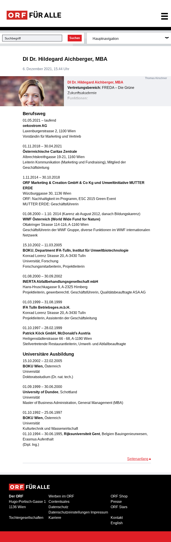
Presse (116, 501)
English (117, 523)
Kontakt (117, 518)
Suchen (74, 38)
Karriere (55, 518)
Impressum (99, 512)
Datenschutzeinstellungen (69, 512)
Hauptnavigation (106, 39)
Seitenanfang (137, 459)
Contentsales (59, 501)
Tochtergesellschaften (26, 518)
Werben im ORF (61, 496)
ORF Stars (119, 507)
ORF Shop (119, 496)
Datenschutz (58, 507)
